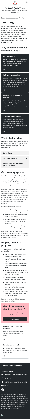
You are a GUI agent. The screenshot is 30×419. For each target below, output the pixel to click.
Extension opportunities (12, 116)
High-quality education (11, 75)
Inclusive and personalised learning (12, 97)
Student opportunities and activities (12, 327)
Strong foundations (10, 56)
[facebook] (2, 390)
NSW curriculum (10, 144)
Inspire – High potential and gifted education (15, 165)
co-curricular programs (8, 235)
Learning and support (12, 18)
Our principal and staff (11, 345)
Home (2, 18)
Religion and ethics (15, 158)
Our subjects (15, 153)
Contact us (15, 319)
